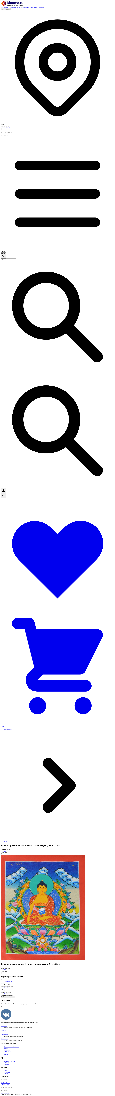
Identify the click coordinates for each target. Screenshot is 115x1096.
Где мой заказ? (8, 1051)
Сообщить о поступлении (7, 996)
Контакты (18, 7)
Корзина (3, 726)
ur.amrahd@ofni (5, 1093)
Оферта (6, 1073)
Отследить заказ (5, 9)
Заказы (6, 1048)
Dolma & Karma (8, 981)
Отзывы (35, 7)
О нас (5, 1070)
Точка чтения (4, 1039)
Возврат (6, 1062)
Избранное (7, 1050)
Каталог (3, 253)
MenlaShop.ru (4, 1030)
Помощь (6, 1064)
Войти (6, 1054)
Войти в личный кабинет (11, 1047)
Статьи (31, 7)
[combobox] (8, 259)
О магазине (41, 7)
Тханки (6, 841)
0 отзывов (3, 851)
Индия (6, 987)
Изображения (8, 729)
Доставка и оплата (6, 7)
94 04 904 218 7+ (5, 1083)
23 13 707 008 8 (5, 1084)
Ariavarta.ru (4, 1026)
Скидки (13, 7)
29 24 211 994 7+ (5, 127)
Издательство (25, 7)
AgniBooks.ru (4, 1034)
